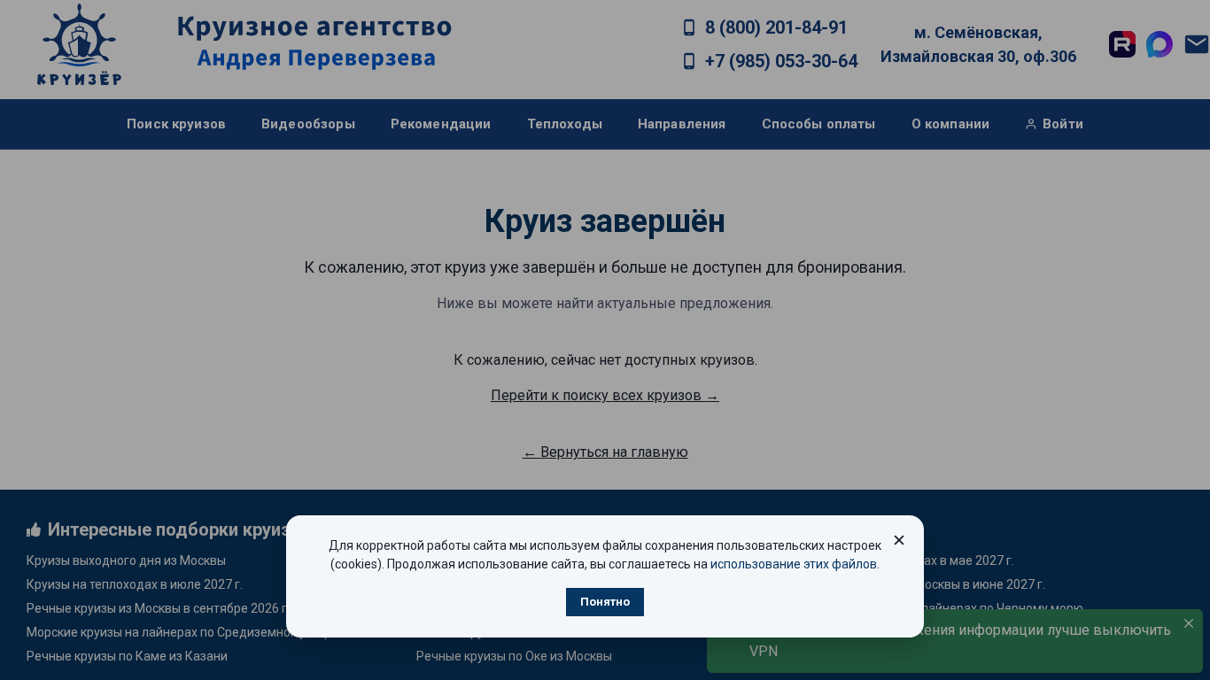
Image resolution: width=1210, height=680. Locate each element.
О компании (950, 124)
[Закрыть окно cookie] (899, 540)
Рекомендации (441, 124)
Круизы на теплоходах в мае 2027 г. (910, 560)
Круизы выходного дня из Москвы (126, 560)
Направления (682, 124)
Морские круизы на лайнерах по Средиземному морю (184, 632)
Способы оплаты (819, 124)
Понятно (605, 601)
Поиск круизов (176, 124)
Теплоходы (564, 124)
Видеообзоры (308, 124)
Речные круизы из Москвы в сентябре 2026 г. (158, 608)
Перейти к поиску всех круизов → (605, 395)
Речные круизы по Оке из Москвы (514, 656)
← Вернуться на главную (605, 452)
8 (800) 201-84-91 (776, 27)
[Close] (1188, 623)
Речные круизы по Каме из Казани (127, 656)
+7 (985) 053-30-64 (781, 61)
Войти (1063, 124)
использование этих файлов (793, 564)
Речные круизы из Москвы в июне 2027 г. (925, 584)
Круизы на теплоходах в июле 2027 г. (135, 584)
